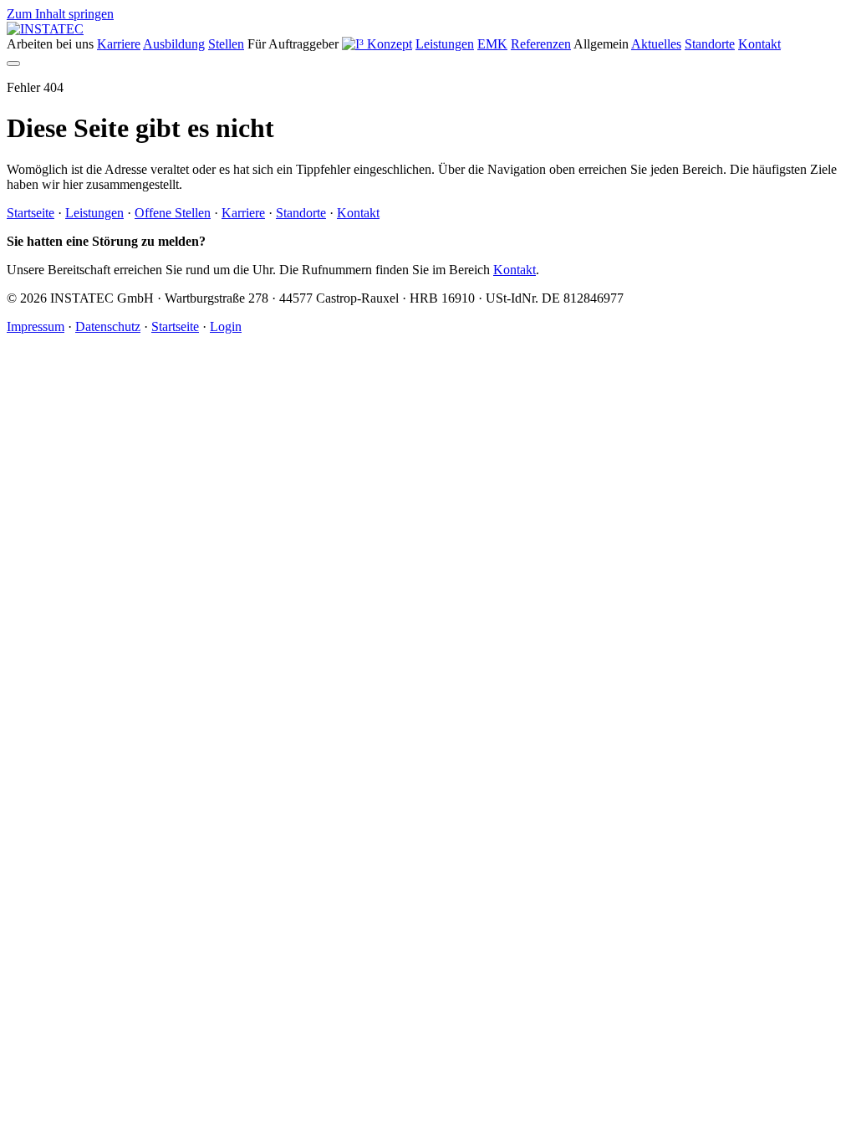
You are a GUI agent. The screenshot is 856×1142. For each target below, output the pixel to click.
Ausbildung (174, 44)
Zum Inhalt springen (60, 14)
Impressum (35, 326)
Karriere (118, 44)
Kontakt (759, 44)
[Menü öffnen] (13, 63)
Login (226, 326)
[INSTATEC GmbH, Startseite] (45, 29)
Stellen (226, 44)
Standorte (710, 44)
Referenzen (541, 44)
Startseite (30, 213)
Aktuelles (656, 44)
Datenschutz (107, 326)
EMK (492, 44)
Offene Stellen (173, 213)
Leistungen (444, 44)
